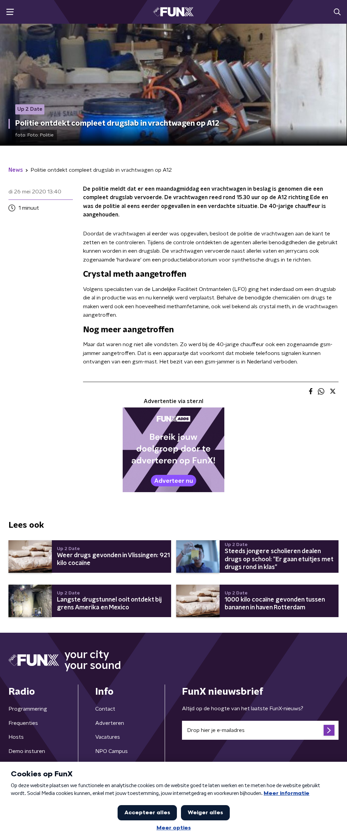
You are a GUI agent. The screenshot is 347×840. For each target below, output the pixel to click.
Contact (105, 709)
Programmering (27, 709)
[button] (10, 12)
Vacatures (107, 737)
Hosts (16, 737)
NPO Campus (111, 751)
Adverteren (109, 723)
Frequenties (23, 723)
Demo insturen (26, 751)
